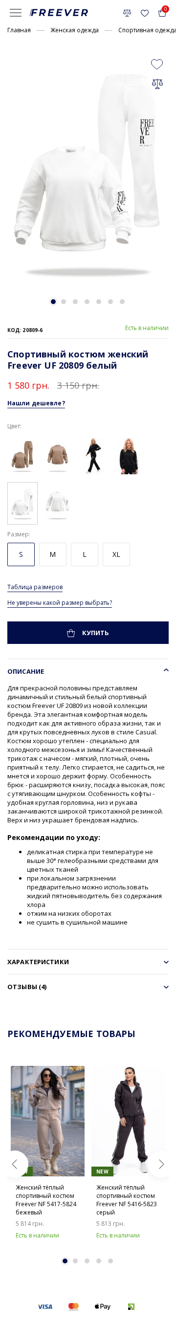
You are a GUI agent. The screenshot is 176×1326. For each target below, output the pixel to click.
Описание (25, 671)
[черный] (93, 455)
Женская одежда (74, 30)
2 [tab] (63, 301)
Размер (18, 534)
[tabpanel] (88, 171)
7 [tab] (122, 301)
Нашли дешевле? (36, 403)
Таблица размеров (35, 587)
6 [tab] (110, 301)
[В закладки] (157, 63)
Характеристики (38, 961)
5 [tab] (98, 301)
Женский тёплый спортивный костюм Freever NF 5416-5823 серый (126, 1200)
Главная (19, 30)
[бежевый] (22, 455)
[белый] (22, 502)
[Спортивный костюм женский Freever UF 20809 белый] (88, 171)
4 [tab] (87, 301)
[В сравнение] (157, 83)
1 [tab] (53, 302)
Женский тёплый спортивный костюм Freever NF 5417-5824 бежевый (46, 1200)
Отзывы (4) (26, 986)
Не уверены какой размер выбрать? (59, 602)
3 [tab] (75, 301)
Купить (95, 632)
